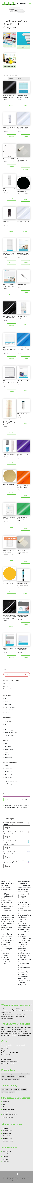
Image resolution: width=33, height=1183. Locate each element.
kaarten (27, 1073)
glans (12, 1073)
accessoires (5, 1089)
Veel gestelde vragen (9, 1109)
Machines (5, 1128)
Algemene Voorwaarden (10, 1114)
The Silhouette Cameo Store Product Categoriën (15, 24)
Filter (6, 799)
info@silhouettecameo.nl (12, 1055)
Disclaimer (6, 1101)
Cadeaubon (6, 1161)
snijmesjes (5, 1092)
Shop (4, 1107)
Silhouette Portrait (6, 1079)
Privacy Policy (16, 1181)
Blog (4, 1104)
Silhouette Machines (9, 684)
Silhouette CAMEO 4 (8, 1141)
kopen (11, 105)
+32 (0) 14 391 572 (12, 1053)
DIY (11, 1089)
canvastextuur (5, 1073)
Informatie (6, 1112)
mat (3, 1076)
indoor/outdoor (19, 1073)
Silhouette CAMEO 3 (8, 1138)
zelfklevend (16, 1079)
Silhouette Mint (21, 1076)
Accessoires (6, 1154)
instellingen (17, 1089)
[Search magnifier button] (27, 674)
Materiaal (6, 686)
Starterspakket (7, 689)
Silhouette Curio (7, 1136)
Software (5, 1159)
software (11, 1092)
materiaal (23, 1089)
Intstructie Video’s (8, 1117)
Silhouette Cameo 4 (11, 1076)
